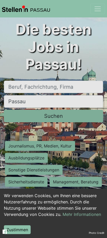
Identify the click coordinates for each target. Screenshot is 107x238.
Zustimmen (17, 229)
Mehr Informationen (82, 214)
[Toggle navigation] (97, 9)
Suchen (53, 116)
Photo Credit (96, 232)
